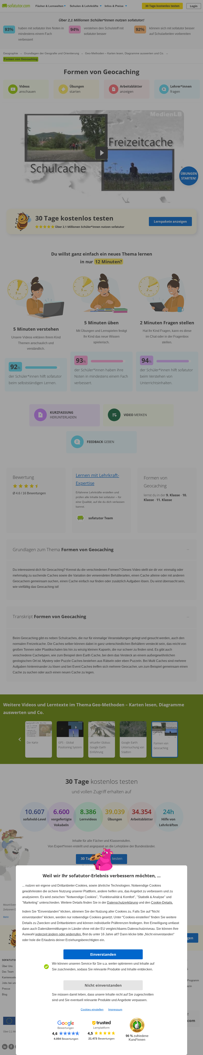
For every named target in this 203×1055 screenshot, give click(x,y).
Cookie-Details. (162, 902)
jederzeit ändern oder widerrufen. (58, 934)
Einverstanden (103, 954)
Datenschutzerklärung (122, 902)
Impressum (115, 1009)
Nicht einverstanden (103, 985)
